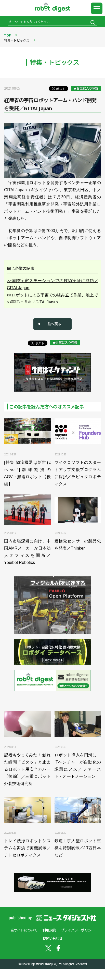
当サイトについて (23, 930)
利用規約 (49, 930)
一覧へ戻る (52, 323)
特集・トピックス (16, 40)
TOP (7, 35)
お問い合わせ (52, 938)
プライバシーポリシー (78, 930)
